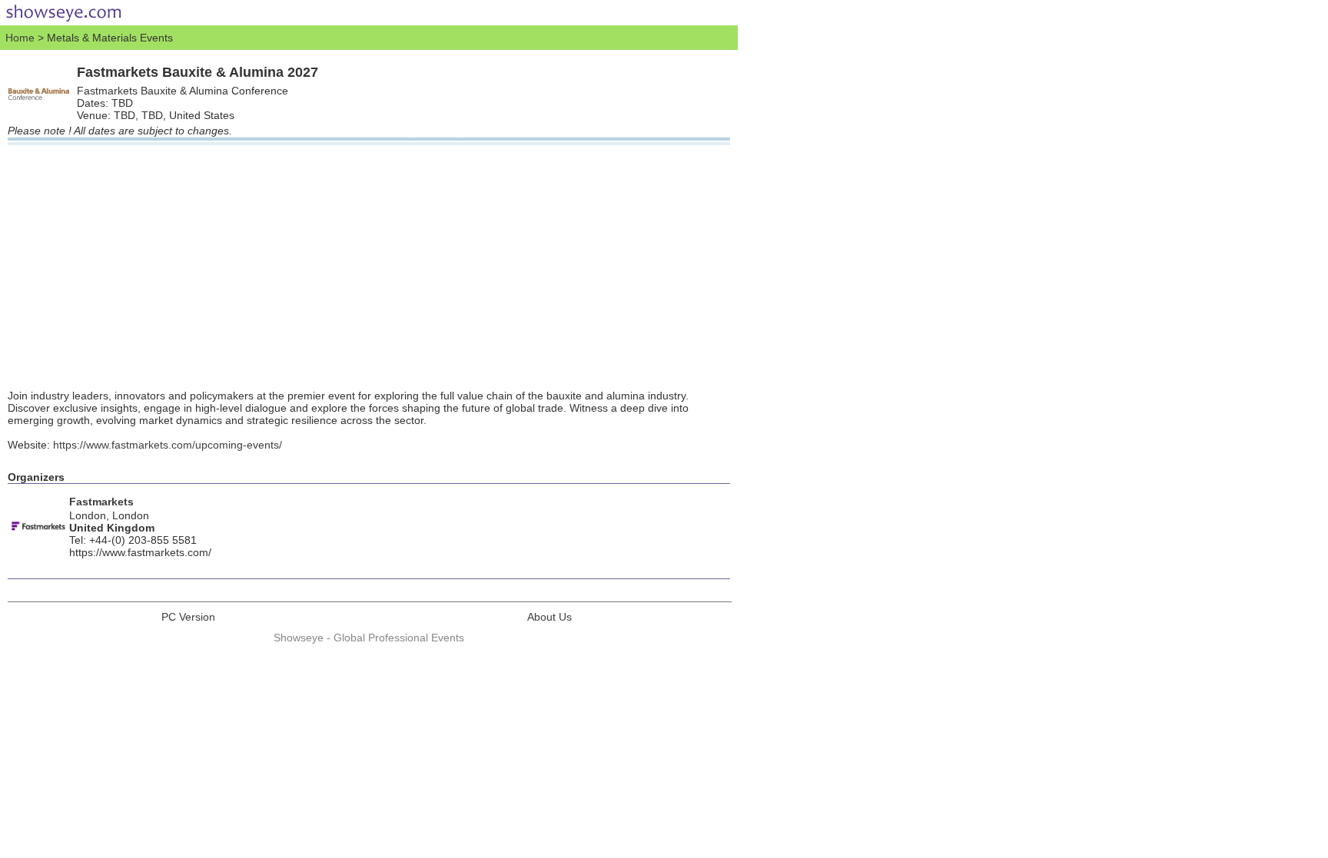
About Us (549, 617)
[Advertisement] (369, 260)
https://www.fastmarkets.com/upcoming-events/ (167, 445)
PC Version (188, 617)
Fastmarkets (101, 501)
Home (20, 37)
